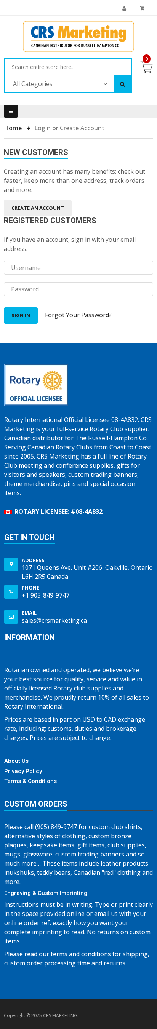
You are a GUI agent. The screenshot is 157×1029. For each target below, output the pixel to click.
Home (13, 128)
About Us (16, 760)
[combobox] (68, 67)
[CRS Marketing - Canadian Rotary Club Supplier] (78, 36)
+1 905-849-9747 (45, 595)
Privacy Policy (23, 771)
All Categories (33, 84)
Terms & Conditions (30, 781)
